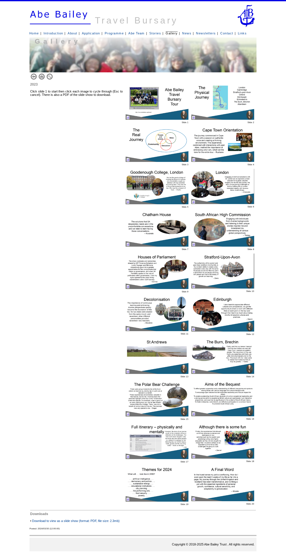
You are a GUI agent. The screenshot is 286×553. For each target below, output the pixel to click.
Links (242, 33)
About (72, 33)
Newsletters (206, 33)
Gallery (172, 33)
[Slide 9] (157, 288)
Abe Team (136, 33)
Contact (226, 33)
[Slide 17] (157, 458)
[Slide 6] (222, 203)
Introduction (53, 33)
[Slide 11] (157, 330)
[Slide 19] (157, 500)
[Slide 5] (157, 203)
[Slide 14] (222, 373)
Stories (155, 33)
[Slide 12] (222, 330)
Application (91, 33)
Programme (114, 33)
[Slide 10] (222, 287)
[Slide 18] (222, 457)
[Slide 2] (222, 118)
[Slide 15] (157, 415)
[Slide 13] (157, 373)
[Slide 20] (222, 500)
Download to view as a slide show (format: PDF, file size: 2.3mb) (76, 521)
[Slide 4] (222, 161)
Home (34, 33)
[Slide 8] (222, 245)
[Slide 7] (157, 245)
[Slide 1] (157, 118)
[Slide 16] (222, 415)
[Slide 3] (157, 161)
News (186, 33)
